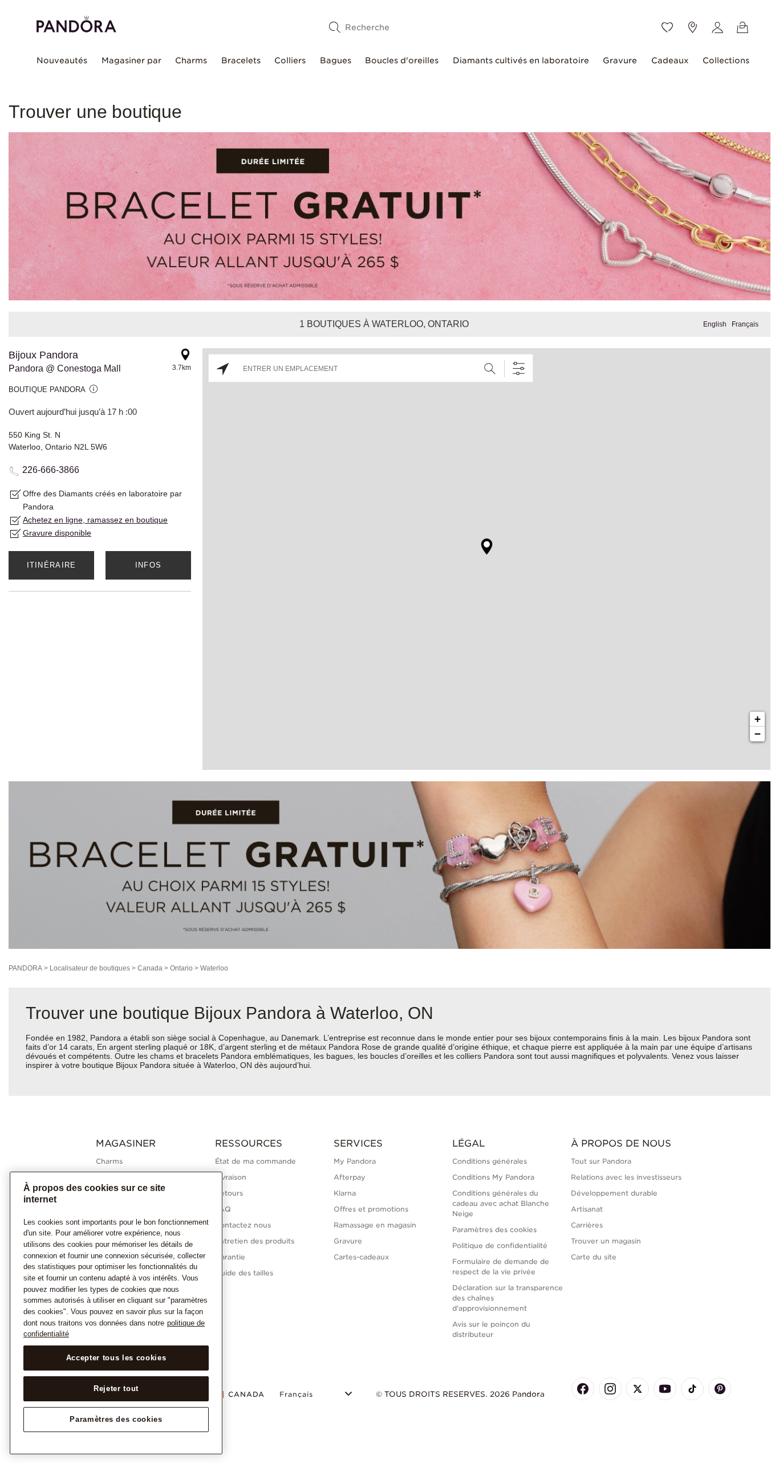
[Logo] (76, 22)
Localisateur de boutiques (90, 968)
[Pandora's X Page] (637, 1388)
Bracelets (241, 60)
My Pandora (355, 1161)
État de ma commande (255, 1161)
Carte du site (593, 1257)
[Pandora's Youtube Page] (665, 1388)
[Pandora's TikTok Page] (692, 1388)
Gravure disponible (57, 532)
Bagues (335, 60)
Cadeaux (670, 60)
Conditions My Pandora (493, 1177)
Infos (148, 565)
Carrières (587, 1225)
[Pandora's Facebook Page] (582, 1388)
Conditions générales (489, 1161)
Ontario (181, 968)
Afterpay (350, 1177)
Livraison (230, 1177)
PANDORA (25, 968)
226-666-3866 (50, 470)
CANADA (246, 1394)
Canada (150, 968)
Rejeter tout (116, 1388)
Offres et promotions (371, 1209)
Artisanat (587, 1209)
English (715, 324)
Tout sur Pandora (601, 1161)
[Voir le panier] (742, 27)
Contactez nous (243, 1225)
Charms (191, 60)
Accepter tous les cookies (116, 1357)
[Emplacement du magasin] (692, 27)
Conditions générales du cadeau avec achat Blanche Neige (500, 1203)
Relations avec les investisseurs (626, 1177)
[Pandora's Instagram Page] (610, 1388)
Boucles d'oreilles (402, 60)
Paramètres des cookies (116, 1419)
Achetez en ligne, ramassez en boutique (95, 519)
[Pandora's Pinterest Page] (719, 1388)
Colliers (290, 60)
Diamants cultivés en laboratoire (521, 60)
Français (745, 324)
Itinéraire (51, 565)
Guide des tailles (244, 1273)
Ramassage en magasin (375, 1225)
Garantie (230, 1257)
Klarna (345, 1193)
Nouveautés (61, 60)
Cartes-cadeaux (361, 1257)
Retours (229, 1193)
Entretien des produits (254, 1241)
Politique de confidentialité (499, 1245)
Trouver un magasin (606, 1241)
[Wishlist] (667, 27)
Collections (726, 60)
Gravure (620, 60)
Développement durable (614, 1193)
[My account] (717, 27)
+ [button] (757, 719)
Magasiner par (131, 60)
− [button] (757, 734)
